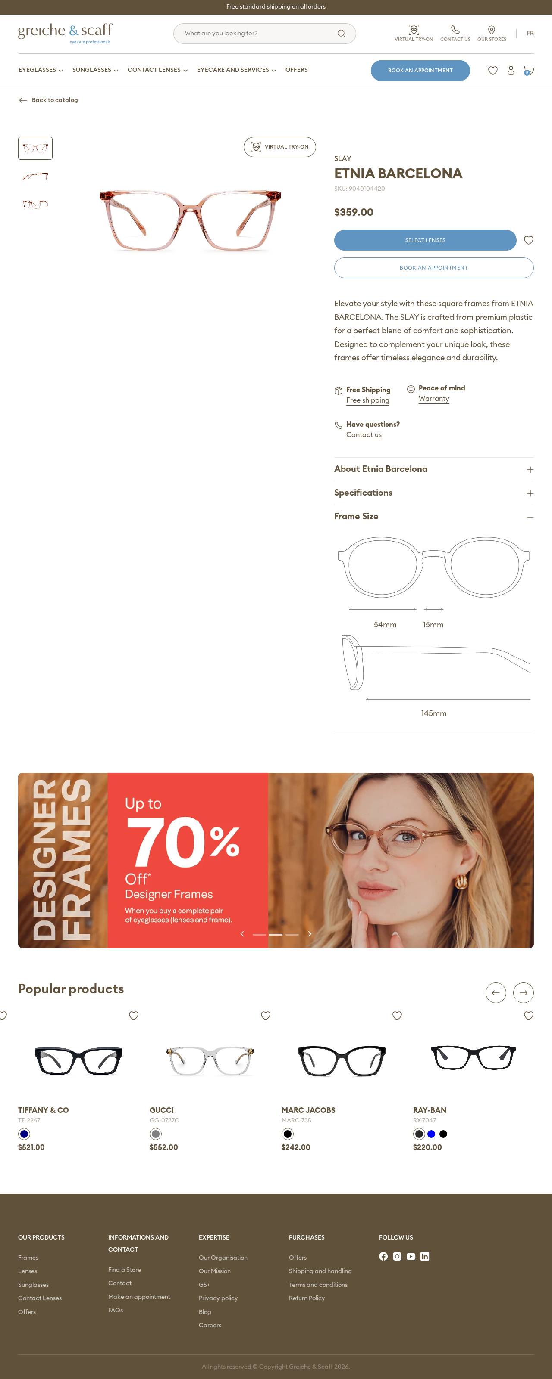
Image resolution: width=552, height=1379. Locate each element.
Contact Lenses (40, 1298)
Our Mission (215, 1271)
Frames (28, 1258)
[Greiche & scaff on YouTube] (412, 1257)
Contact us (364, 434)
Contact (120, 1283)
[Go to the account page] (511, 70)
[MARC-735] (210, 1061)
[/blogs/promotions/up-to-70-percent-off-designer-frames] (276, 860)
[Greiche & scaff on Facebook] (384, 1257)
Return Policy (307, 1298)
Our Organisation (223, 1258)
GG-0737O (33, 1121)
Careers (210, 1326)
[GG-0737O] (78, 1061)
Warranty (434, 398)
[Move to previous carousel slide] (242, 933)
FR (530, 34)
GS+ (204, 1285)
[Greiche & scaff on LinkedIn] (425, 1257)
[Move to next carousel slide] (309, 933)
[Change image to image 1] (35, 148)
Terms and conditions (318, 1285)
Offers (27, 1312)
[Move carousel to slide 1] (260, 934)
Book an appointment (420, 70)
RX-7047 (293, 1121)
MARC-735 (164, 1121)
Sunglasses (33, 1285)
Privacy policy (218, 1298)
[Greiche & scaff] (76, 33)
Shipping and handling (320, 1271)
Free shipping (367, 400)
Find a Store (124, 1270)
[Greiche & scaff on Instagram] (398, 1257)
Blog (205, 1312)
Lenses (27, 1271)
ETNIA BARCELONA (398, 174)
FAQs (115, 1311)
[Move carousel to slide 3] (292, 934)
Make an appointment (139, 1297)
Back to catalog (55, 100)
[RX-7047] (342, 1057)
